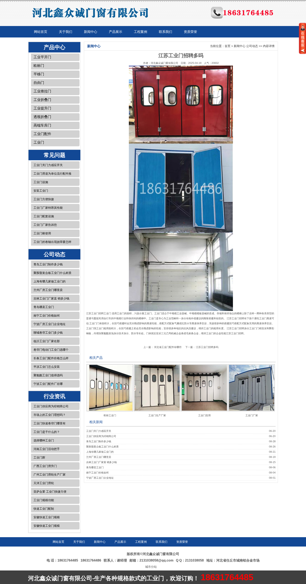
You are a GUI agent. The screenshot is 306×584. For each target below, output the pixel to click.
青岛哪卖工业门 (44, 307)
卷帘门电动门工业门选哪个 (51, 349)
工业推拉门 (42, 91)
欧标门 (39, 66)
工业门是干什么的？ (47, 432)
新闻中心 (90, 32)
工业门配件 (42, 134)
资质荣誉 (190, 32)
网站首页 (40, 32)
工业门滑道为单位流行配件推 (52, 173)
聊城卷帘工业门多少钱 (48, 332)
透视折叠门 (42, 117)
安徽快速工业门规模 (47, 517)
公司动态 (252, 46)
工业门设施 (41, 182)
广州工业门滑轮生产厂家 (50, 474)
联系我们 (165, 32)
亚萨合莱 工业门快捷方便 (50, 491)
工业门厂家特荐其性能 (48, 207)
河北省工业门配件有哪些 (168, 347)
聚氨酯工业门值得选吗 (48, 375)
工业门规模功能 (44, 500)
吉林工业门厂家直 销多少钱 (51, 298)
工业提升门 (42, 108)
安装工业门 (41, 190)
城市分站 (151, 566)
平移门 (39, 74)
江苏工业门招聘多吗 (207, 347)
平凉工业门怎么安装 (47, 366)
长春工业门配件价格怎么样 (51, 358)
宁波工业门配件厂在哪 (48, 383)
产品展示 (115, 32)
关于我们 (65, 32)
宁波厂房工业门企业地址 (50, 324)
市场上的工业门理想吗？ (50, 414)
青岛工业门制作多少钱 (48, 264)
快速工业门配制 (44, 508)
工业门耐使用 (42, 233)
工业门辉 (39, 457)
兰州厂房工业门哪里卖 (48, 290)
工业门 (39, 142)
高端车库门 (42, 125)
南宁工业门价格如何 (47, 315)
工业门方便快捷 (44, 199)
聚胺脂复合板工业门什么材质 (52, 273)
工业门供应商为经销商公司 (51, 406)
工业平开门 (42, 57)
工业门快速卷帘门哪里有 (50, 423)
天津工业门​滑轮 (44, 483)
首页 (227, 46)
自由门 (39, 83)
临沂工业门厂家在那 (47, 341)
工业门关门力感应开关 (48, 165)
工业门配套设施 (44, 216)
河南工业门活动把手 (47, 449)
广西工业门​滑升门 (45, 466)
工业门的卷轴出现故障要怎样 (52, 242)
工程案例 (140, 32)
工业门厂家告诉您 (45, 224)
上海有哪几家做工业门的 (50, 281)
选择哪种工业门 (44, 440)
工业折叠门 (42, 100)
